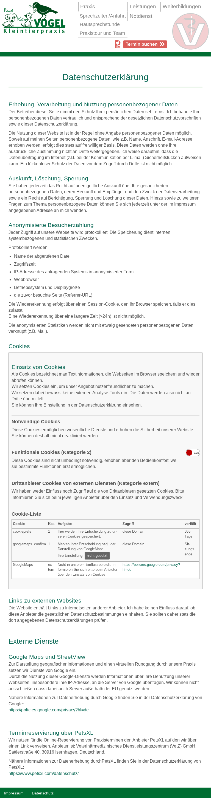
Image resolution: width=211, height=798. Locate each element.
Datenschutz (43, 793)
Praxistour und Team (102, 33)
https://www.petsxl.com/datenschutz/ (44, 773)
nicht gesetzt (97, 555)
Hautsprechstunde (100, 24)
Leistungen (143, 6)
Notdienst (141, 16)
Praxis (87, 6)
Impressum (14, 793)
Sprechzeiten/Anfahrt (103, 16)
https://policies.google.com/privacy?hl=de (49, 710)
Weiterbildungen (182, 6)
